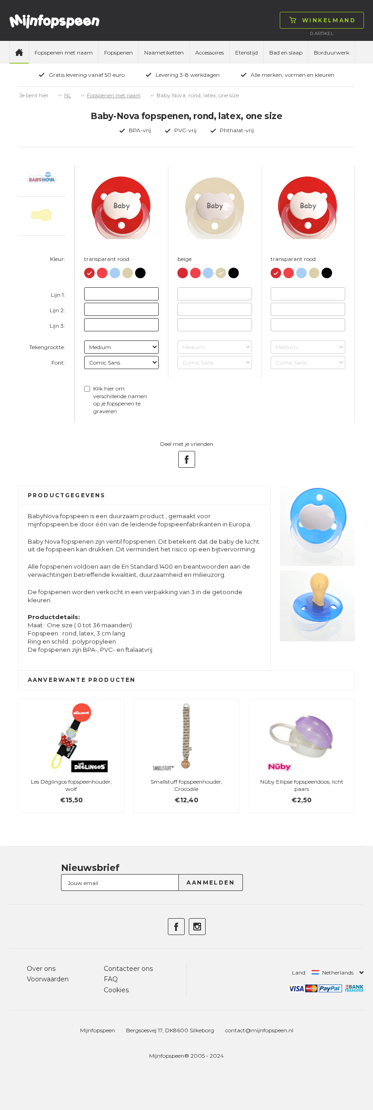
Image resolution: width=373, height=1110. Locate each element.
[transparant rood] (89, 271)
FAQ (111, 979)
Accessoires (209, 52)
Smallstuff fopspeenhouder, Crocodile (186, 785)
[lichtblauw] (114, 271)
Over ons (41, 969)
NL (67, 95)
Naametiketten (164, 52)
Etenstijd (246, 52)
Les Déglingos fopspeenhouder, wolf (71, 785)
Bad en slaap (285, 52)
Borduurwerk (331, 52)
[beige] (127, 271)
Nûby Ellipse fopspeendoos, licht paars (301, 785)
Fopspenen (118, 52)
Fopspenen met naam (64, 52)
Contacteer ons (128, 969)
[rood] (102, 271)
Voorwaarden (48, 979)
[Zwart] (140, 271)
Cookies (116, 990)
